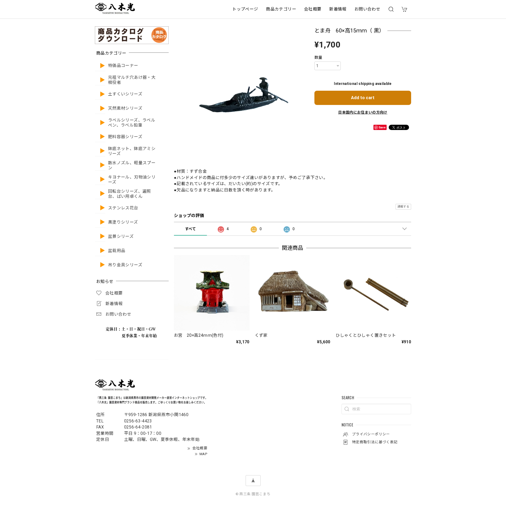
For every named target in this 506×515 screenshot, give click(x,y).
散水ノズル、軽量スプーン (131, 165)
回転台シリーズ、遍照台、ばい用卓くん (129, 194)
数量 (318, 57)
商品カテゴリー (281, 9)
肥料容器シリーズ (125, 136)
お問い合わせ (367, 9)
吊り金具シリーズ (125, 265)
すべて (190, 229)
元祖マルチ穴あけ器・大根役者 (131, 80)
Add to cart (362, 97)
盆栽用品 (116, 250)
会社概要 (312, 9)
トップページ (245, 9)
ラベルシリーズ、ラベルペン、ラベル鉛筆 (131, 123)
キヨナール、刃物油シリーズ (131, 180)
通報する (403, 206)
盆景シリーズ (121, 236)
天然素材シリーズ (125, 108)
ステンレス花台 (123, 208)
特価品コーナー (123, 65)
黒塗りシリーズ (123, 222)
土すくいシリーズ (125, 94)
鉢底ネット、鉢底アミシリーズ (131, 151)
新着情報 (337, 9)
